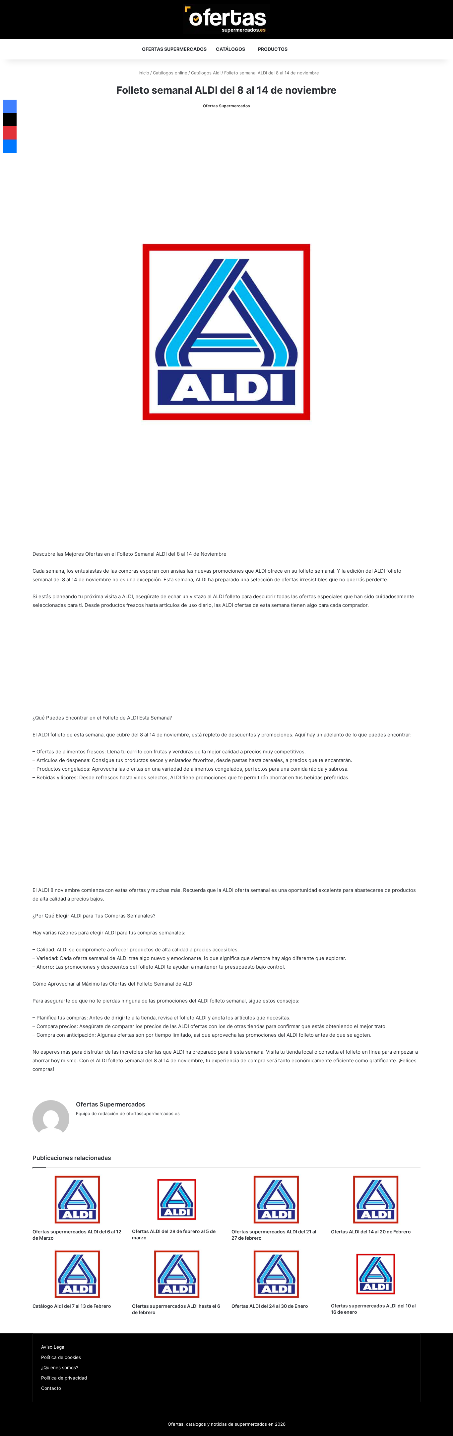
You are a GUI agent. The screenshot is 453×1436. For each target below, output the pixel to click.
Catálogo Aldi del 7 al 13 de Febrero (71, 1306)
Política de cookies (61, 1357)
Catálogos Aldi (206, 72)
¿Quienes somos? (59, 1367)
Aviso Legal (53, 1347)
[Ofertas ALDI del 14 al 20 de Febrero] (376, 1199)
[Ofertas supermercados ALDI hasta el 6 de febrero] (177, 1274)
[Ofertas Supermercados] (226, 19)
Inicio (143, 72)
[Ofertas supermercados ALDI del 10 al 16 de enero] (376, 1274)
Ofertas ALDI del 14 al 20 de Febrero (371, 1231)
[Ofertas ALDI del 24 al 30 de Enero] (276, 1274)
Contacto (51, 1388)
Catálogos (230, 49)
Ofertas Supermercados (174, 49)
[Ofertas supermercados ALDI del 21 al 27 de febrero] (276, 1199)
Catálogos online (170, 72)
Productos (273, 49)
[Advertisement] (226, 166)
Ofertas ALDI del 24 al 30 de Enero (269, 1306)
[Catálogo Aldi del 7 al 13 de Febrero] (77, 1274)
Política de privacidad (64, 1378)
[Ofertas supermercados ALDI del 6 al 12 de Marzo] (77, 1199)
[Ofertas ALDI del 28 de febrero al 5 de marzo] (177, 1199)
